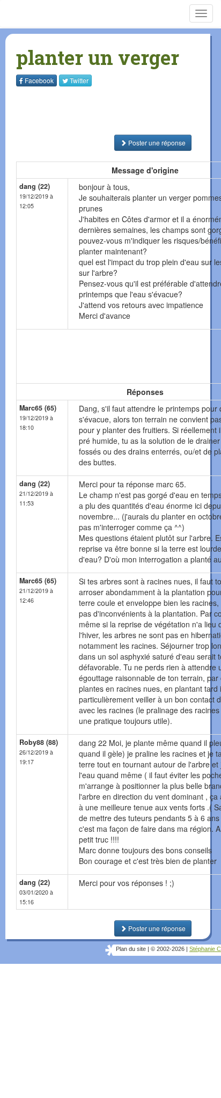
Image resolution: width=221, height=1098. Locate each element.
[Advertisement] (83, 110)
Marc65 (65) (37, 408)
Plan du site (131, 949)
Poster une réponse (156, 142)
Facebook (39, 80)
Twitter (79, 80)
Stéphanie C (205, 949)
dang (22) (34, 186)
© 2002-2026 (168, 949)
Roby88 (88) (38, 742)
